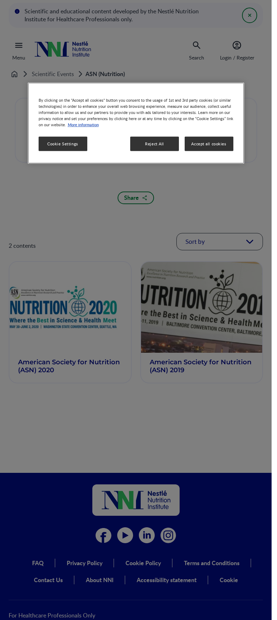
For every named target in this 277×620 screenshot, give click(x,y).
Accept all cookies (208, 143)
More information (83, 124)
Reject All (154, 143)
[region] (136, 123)
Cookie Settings (62, 143)
